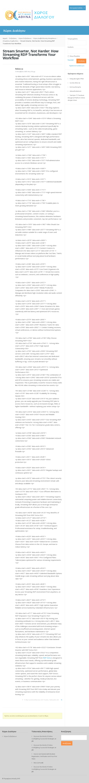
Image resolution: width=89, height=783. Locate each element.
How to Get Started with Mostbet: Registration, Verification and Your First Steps (44, 756)
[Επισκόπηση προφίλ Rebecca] (7, 76)
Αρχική (5, 38)
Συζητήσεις (13, 38)
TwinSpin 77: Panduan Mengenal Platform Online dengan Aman (76, 97)
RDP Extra (47, 658)
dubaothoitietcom (75, 91)
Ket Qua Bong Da (75, 87)
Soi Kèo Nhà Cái (75, 83)
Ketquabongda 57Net (77, 79)
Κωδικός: (71, 47)
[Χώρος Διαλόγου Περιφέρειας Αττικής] (30, 21)
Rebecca (19, 68)
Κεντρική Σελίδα (77, 8)
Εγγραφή (71, 60)
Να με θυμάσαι (75, 56)
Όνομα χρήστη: (73, 39)
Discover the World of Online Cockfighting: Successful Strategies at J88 (44, 738)
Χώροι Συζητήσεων (25, 38)
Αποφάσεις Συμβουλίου (10, 41)
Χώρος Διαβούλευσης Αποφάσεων (44, 38)
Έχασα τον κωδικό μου (76, 66)
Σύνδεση (81, 61)
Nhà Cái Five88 (38, 763)
